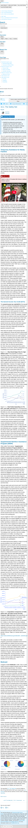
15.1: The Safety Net (11, 788)
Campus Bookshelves (16, 103)
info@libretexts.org (15, 822)
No (7, 807)
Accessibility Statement (14, 821)
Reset (2, 36)
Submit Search (4, 27)
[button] (5, 80)
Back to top (3, 796)
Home (6, 103)
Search (2, 826)
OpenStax (7, 113)
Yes (3, 807)
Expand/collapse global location (26, 103)
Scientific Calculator (7, 71)
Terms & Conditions (5, 821)
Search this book (3, 23)
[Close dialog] (1, 93)
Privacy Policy (22, 820)
